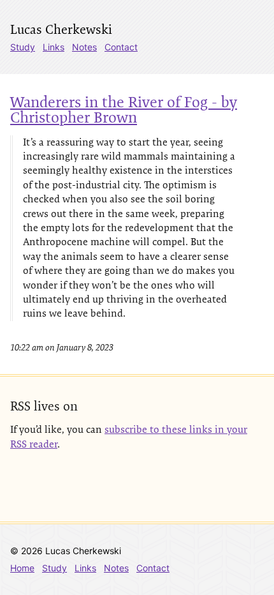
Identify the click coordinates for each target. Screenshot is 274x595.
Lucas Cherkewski (61, 29)
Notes (84, 46)
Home (22, 567)
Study (22, 46)
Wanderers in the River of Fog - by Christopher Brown (123, 109)
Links (53, 46)
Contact (121, 46)
